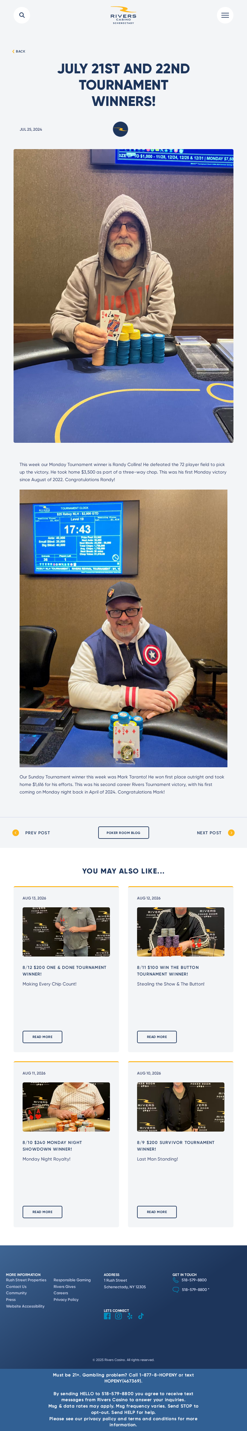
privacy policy (100, 1418)
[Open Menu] (225, 15)
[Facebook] (109, 1321)
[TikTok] (143, 1321)
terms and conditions (152, 1418)
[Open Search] (22, 15)
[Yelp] (132, 1321)
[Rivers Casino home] (123, 15)
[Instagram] (121, 1321)
